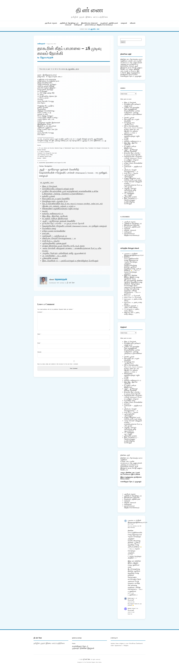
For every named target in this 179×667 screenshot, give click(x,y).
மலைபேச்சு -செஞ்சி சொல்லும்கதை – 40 (59, 238)
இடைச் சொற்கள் (49, 186)
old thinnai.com (132, 71)
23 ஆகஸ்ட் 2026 (93, 29)
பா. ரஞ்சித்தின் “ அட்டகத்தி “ (54, 256)
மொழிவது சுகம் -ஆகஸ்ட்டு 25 (55, 201)
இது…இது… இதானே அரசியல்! (55, 216)
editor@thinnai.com (124, 63)
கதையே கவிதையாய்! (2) (52, 214)
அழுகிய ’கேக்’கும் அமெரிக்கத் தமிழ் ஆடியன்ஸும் (64, 253)
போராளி (137, 296)
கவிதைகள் (78, 25)
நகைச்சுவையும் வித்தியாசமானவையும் (99, 25)
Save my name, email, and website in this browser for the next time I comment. (57, 364)
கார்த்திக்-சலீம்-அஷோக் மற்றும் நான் (58, 189)
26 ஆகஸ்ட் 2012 (72, 69)
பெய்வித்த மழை (49, 228)
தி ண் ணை (89, 10)
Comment (40, 312)
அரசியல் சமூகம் (51, 23)
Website (39, 352)
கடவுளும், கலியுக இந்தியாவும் (55, 218)
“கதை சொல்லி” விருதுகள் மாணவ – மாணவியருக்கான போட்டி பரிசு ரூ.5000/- (133, 184)
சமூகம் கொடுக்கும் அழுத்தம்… (130, 273)
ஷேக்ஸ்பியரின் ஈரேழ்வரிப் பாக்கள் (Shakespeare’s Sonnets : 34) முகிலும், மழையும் (74, 226)
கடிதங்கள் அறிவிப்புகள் (109, 23)
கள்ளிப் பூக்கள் (48, 196)
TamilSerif (127, 479)
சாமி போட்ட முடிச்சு (50, 241)
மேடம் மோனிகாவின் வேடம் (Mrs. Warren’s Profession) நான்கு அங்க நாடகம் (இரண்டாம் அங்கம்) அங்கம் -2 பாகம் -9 (72, 205)
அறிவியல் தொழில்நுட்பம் (69, 23)
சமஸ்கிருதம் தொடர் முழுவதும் (130, 482)
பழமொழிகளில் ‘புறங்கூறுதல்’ (54, 243)
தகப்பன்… (46, 233)
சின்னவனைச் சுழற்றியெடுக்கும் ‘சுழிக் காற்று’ (60, 209)
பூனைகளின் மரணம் (50, 258)
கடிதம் (44, 211)
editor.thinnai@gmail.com (132, 64)
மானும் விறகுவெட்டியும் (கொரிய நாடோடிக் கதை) (63, 246)
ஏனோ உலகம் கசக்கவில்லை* (54, 231)
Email (39, 343)
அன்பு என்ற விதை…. (131, 308)
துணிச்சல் (127, 294)
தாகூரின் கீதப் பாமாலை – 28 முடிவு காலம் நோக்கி (132, 154)
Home (73, 643)
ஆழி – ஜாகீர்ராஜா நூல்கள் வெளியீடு (59, 169)
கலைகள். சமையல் (130, 230)
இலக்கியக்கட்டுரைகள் (89, 23)
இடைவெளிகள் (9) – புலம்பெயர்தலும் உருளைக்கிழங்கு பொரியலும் (70, 261)
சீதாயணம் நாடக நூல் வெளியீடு (56, 199)
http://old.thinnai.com (125, 474)
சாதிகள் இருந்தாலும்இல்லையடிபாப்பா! (134, 254)
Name (39, 334)
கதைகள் (124, 23)
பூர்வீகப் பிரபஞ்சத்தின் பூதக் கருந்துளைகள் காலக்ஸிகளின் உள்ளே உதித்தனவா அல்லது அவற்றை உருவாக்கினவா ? (70, 192)
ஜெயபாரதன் (46, 57)
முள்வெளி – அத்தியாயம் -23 (54, 236)
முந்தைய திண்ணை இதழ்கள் (83, 648)
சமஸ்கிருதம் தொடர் (80, 646)
